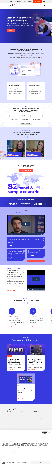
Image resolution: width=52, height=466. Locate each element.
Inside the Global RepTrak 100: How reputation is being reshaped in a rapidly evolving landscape (14, 361)
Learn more (10, 30)
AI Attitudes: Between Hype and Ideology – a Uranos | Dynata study (35, 361)
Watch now (10, 369)
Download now (21, 398)
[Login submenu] (12, 1)
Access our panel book (26, 170)
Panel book (21, 389)
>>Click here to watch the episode (13, 155)
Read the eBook (31, 369)
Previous (24, 137)
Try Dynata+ (37, 1)
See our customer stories (36, 261)
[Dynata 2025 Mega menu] (44, 5)
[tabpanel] (26, 26)
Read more (12, 327)
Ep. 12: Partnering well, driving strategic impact (32, 153)
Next (27, 137)
